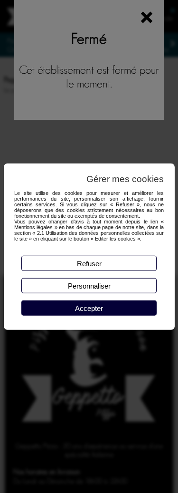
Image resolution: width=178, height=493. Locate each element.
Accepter (89, 308)
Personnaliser (89, 285)
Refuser (89, 263)
